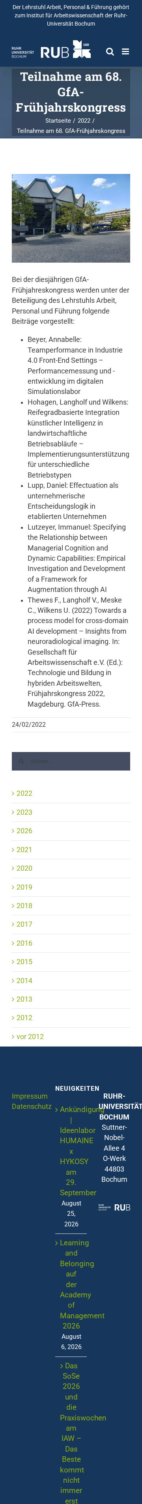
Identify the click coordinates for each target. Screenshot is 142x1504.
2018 (24, 906)
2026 (24, 831)
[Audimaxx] (71, 218)
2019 (24, 887)
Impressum (30, 1096)
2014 (24, 981)
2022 (24, 793)
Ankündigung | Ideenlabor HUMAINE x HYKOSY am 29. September (71, 1151)
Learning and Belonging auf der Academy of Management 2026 (71, 1284)
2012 (24, 1018)
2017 (24, 924)
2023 (24, 812)
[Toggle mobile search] (110, 51)
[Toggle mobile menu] (126, 51)
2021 (24, 850)
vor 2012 (30, 1037)
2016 (24, 943)
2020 (24, 868)
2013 (24, 999)
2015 (24, 962)
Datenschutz (32, 1106)
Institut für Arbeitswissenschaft (65, 15)
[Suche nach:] (71, 761)
